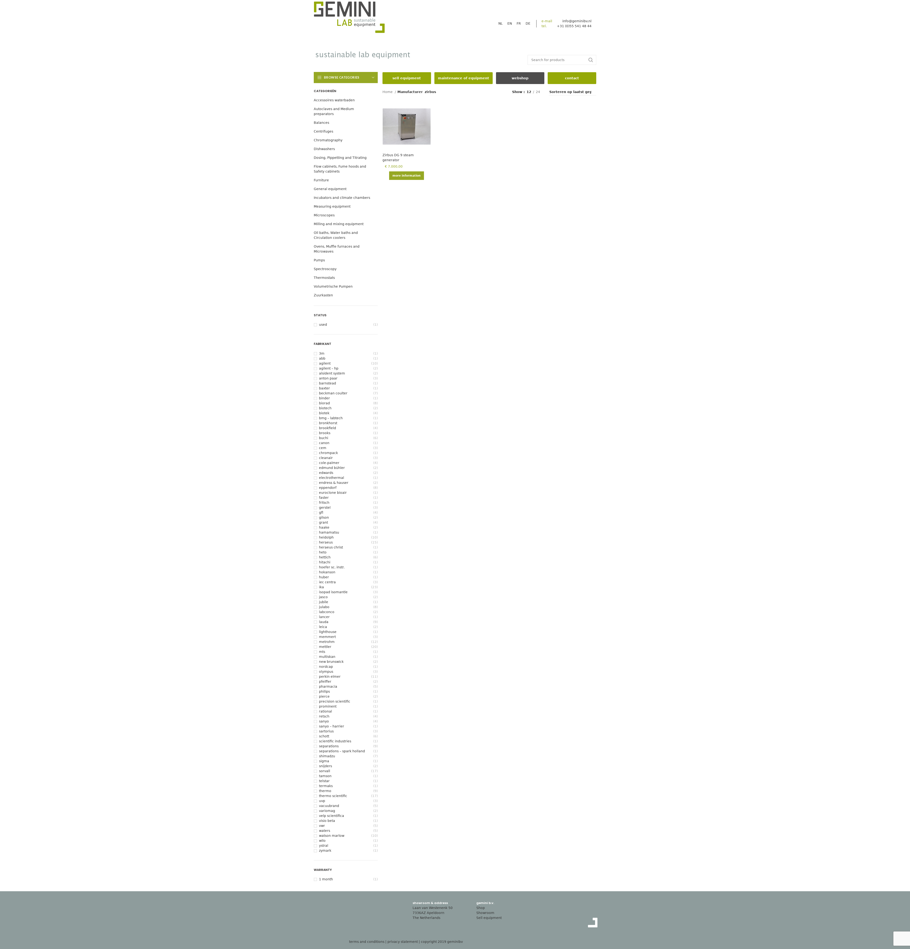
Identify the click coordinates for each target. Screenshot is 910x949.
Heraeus (326, 542)
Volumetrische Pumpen (333, 286)
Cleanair (326, 458)
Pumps (319, 260)
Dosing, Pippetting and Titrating (340, 158)
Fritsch (324, 502)
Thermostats (324, 278)
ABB (322, 358)
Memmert (327, 637)
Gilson (324, 517)
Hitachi (324, 562)
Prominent (328, 706)
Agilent (325, 363)
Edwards (326, 473)
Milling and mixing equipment (339, 224)
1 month (326, 879)
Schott (324, 736)
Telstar (324, 781)
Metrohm (327, 642)
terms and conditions (366, 942)
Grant (323, 522)
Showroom (485, 913)
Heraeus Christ (331, 547)
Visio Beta (327, 821)
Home (388, 92)
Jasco (323, 597)
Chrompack (328, 453)
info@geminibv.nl (577, 21)
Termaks (326, 786)
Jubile (323, 602)
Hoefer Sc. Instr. (332, 567)
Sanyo (324, 721)
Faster (324, 497)
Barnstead (327, 383)
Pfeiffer (325, 681)
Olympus (326, 671)
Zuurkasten (323, 295)
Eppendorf (328, 488)
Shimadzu (327, 756)
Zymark (325, 850)
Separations (329, 746)
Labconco (326, 612)
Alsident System (332, 373)
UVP (322, 801)
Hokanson (327, 572)
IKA (321, 587)
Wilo (322, 840)
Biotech (325, 408)
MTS (322, 652)
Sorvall (324, 771)
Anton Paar (328, 378)
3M (321, 353)
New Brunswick (331, 662)
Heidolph (326, 537)
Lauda (323, 622)
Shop (480, 908)
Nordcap (326, 666)
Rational (325, 711)
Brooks (324, 433)
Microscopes (324, 215)
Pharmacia (328, 686)
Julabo (324, 607)
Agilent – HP (328, 368)
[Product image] (406, 126)
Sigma (324, 761)
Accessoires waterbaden (334, 100)
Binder (324, 398)
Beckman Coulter (333, 393)
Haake (324, 527)
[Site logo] (349, 18)
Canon (324, 443)
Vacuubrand (329, 806)
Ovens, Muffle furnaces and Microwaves (336, 249)
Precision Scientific (334, 701)
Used (323, 324)
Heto (323, 552)
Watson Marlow (331, 836)
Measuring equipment (332, 206)
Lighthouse (328, 632)
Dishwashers (324, 149)
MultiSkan (327, 657)
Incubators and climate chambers (342, 198)
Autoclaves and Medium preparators (334, 111)
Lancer (324, 617)
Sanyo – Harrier (331, 726)
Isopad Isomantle (333, 592)
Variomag (327, 811)
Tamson (325, 776)
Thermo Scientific (333, 796)
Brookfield (327, 428)
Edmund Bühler (332, 468)
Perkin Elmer (330, 676)
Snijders (325, 766)
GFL (321, 512)
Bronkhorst (328, 423)
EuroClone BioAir (333, 493)
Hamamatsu (329, 532)
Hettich (325, 557)
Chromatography (328, 140)
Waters (324, 831)
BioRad (324, 403)
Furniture (321, 180)
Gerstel (325, 507)
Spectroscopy (325, 269)
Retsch (324, 716)
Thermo (325, 791)
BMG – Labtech (331, 418)
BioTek (324, 413)
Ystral (323, 845)
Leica (323, 627)
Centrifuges (323, 131)
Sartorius (326, 731)
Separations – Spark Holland (342, 751)
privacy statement (402, 942)
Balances (321, 123)
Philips (324, 691)
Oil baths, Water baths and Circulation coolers (336, 235)
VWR (322, 826)
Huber (324, 577)
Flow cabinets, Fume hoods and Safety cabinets (340, 169)
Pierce (324, 696)
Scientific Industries (335, 741)
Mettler (325, 647)
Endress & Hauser (333, 483)
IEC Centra (327, 582)
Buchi (323, 438)
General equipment (330, 189)
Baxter (324, 388)
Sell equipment (489, 918)
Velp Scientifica (331, 816)
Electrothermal (331, 478)
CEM (322, 448)
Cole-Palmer (329, 463)
